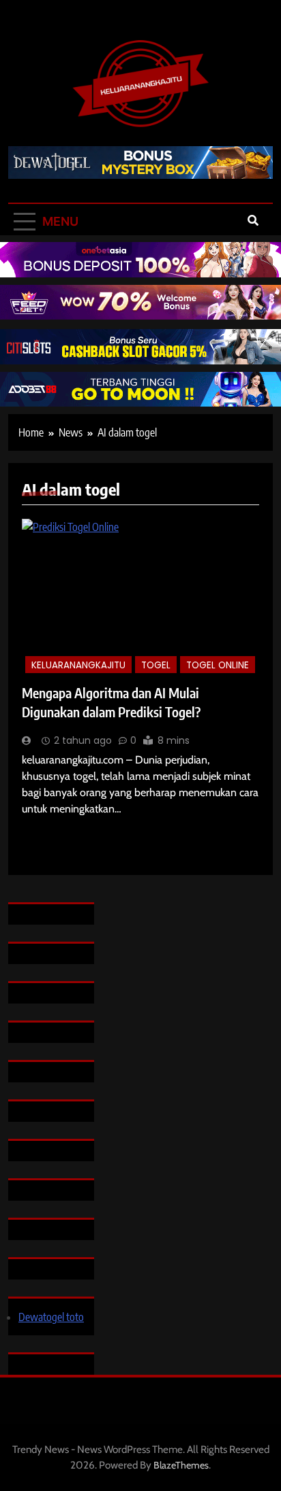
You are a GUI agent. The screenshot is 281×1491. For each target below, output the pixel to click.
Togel (156, 665)
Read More (41, 829)
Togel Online (217, 665)
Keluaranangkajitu (78, 665)
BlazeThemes (181, 1465)
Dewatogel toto (51, 1317)
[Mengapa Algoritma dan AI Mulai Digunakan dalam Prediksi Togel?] (140, 597)
